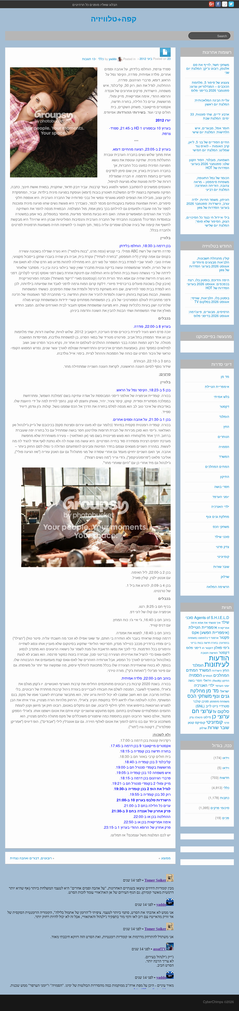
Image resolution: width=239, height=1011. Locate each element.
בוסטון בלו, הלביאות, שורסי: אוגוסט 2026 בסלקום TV (209, 299)
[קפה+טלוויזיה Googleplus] (211, 4)
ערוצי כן (220, 716)
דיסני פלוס (193, 647)
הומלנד (224, 416)
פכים (225, 817)
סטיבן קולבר (201, 701)
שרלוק (225, 576)
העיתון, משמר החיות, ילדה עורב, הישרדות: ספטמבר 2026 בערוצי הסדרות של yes (207, 203)
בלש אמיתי (221, 396)
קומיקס (200, 722)
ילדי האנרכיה (220, 506)
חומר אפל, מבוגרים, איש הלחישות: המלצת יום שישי (210, 130)
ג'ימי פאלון (221, 647)
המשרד (224, 456)
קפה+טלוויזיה (114, 18)
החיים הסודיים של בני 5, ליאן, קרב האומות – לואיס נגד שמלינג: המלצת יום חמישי (208, 146)
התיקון (224, 476)
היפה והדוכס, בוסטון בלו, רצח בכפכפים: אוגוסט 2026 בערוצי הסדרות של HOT (208, 283)
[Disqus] (90, 930)
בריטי (193, 642)
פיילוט (207, 717)
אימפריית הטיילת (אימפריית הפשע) (209, 629)
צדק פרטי (222, 546)
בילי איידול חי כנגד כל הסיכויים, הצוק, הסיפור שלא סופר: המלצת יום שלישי (207, 221)
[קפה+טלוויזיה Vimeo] (224, 4)
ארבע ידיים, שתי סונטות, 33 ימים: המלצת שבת (209, 116)
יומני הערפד (220, 496)
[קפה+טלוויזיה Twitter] (231, 4)
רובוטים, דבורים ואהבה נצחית (31, 858)
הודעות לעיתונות (216, 660)
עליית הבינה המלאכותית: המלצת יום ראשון (211, 102)
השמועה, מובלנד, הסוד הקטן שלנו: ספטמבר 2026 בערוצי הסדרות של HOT (209, 163)
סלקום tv (221, 711)
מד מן (225, 376)
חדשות (224, 777)
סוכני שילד (222, 536)
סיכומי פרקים (220, 807)
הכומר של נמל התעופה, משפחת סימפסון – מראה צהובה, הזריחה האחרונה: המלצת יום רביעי (211, 183)
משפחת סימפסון (219, 701)
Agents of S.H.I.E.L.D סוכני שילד (207, 620)
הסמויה (224, 446)
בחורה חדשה (211, 642)
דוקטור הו (207, 648)
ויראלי (207, 680)
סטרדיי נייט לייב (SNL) (212, 705)
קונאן (191, 722)
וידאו (225, 757)
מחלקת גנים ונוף (217, 516)
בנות (200, 642)
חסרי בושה (221, 486)
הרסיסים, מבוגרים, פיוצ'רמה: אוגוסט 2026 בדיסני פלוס (208, 313)
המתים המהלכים (217, 466)
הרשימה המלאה (218, 586)
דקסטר (224, 406)
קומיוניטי (223, 556)
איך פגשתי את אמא (209, 622)
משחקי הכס (221, 526)
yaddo (113, 59)
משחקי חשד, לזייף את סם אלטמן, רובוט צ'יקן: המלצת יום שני (207, 68)
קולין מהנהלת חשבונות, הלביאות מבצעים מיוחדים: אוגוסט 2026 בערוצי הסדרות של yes (209, 264)
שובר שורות (221, 566)
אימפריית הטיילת (217, 386)
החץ (226, 426)
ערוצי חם (202, 710)
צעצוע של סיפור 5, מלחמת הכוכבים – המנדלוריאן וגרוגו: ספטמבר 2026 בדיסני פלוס (209, 86)
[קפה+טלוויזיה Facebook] (218, 4)
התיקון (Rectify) (220, 680)
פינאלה (199, 717)
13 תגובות (88, 59)
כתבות (224, 797)
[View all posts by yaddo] (120, 59)
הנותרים (223, 436)
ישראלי (224, 691)
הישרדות (217, 670)
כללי (101, 59)
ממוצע (166, 858)
